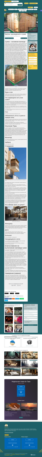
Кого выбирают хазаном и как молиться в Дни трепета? (29, 375)
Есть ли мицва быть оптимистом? (33, 50)
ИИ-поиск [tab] (8, 1)
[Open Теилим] (36, 9)
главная (16, 360)
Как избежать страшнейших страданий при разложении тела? (17, 313)
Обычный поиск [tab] (15, 1)
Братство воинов (8, 331)
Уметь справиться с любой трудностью (26, 412)
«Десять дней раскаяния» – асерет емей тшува (18, 331)
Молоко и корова (23, 413)
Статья (36, 360)
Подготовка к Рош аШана (8, 415)
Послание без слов (29, 338)
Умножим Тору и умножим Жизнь (9, 414)
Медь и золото (7, 411)
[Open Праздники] (26, 9)
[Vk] (10, 432)
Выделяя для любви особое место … (18, 322)
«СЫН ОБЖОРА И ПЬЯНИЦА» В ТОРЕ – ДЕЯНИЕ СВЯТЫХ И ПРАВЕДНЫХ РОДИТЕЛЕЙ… (12, 366)
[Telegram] (8, 432)
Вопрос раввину (31, 360)
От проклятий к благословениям (25, 415)
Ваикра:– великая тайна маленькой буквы (8, 322)
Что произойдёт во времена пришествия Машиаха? (28, 366)
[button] (41, 10)
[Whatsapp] (9, 432)
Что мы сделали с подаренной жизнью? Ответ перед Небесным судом (12, 375)
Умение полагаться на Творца (25, 414)
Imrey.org (13, 453)
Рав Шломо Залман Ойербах (12, 338)
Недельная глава (18, 360)
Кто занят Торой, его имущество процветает (11, 412)
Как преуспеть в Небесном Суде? (25, 411)
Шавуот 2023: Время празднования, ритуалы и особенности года (9, 313)
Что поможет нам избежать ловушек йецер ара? (32, 35)
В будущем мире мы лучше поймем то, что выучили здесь (13, 409)
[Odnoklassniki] (11, 432)
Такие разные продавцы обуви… (27, 358)
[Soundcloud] (12, 432)
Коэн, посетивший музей (8, 413)
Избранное (35, 360)
